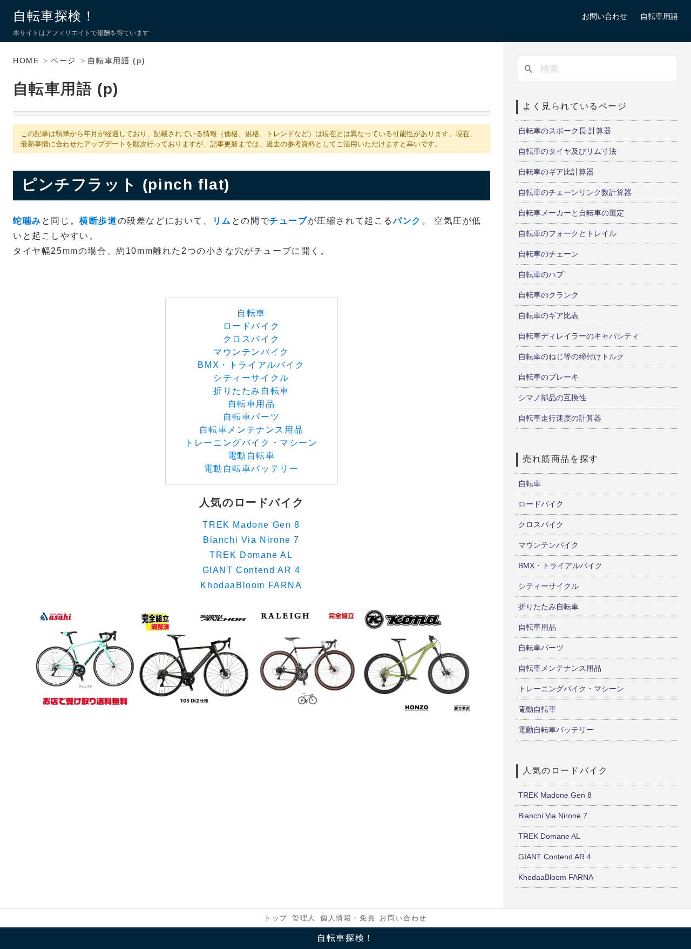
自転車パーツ (251, 416)
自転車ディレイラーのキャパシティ (578, 336)
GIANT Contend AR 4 (251, 570)
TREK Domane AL (251, 555)
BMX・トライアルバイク (251, 364)
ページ (63, 60)
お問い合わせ (604, 16)
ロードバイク (251, 326)
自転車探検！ (54, 16)
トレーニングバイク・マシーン (251, 442)
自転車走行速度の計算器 (559, 418)
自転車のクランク (548, 295)
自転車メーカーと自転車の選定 (571, 212)
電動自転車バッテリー (251, 468)
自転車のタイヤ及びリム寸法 (567, 151)
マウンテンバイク (251, 351)
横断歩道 (98, 220)
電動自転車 (251, 455)
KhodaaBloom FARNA (251, 585)
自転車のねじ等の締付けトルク (571, 356)
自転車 (251, 313)
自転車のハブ (541, 274)
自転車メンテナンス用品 (251, 429)
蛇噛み (27, 220)
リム (222, 220)
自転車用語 (659, 16)
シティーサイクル (251, 377)
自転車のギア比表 (548, 315)
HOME (26, 60)
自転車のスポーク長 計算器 (564, 130)
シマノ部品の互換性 (552, 397)
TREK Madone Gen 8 (251, 524)
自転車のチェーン (548, 254)
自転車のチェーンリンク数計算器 (575, 192)
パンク (407, 220)
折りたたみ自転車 (251, 390)
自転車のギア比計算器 (556, 171)
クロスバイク (251, 339)
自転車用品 (251, 403)
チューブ (288, 220)
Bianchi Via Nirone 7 (251, 539)
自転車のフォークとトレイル (567, 233)
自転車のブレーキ (548, 377)
